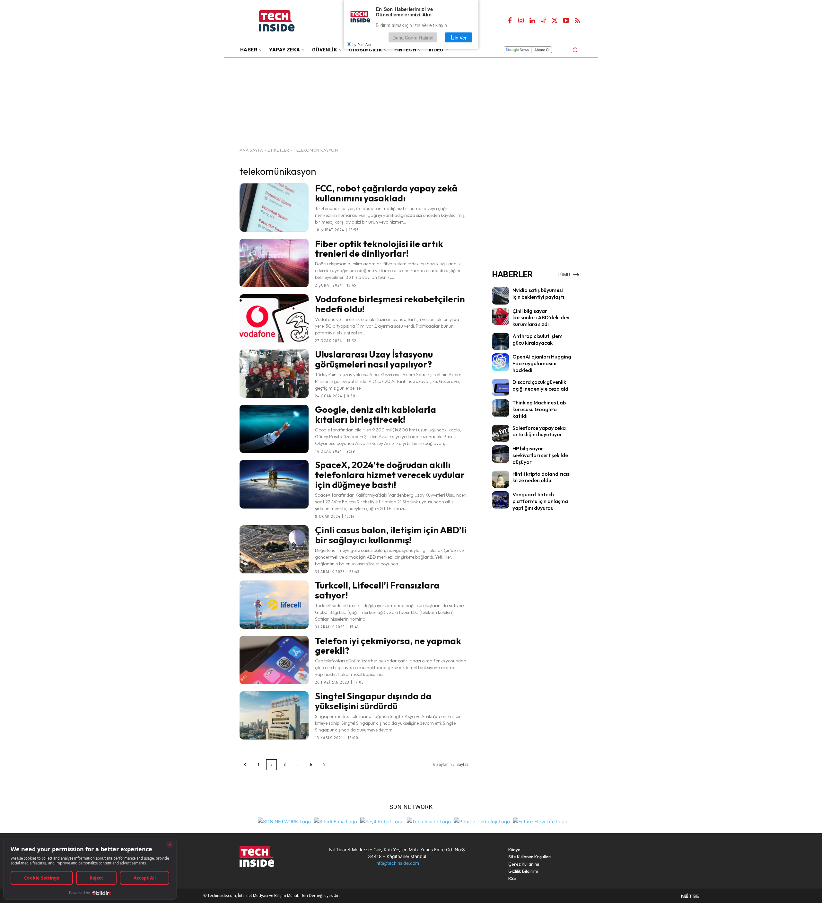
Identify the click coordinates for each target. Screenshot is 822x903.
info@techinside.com (397, 863)
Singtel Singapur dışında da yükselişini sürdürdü (373, 701)
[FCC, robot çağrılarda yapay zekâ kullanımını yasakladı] (274, 207)
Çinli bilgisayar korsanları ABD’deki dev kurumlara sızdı (540, 318)
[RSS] (577, 21)
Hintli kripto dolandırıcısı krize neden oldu (541, 477)
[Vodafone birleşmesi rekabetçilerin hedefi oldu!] (274, 318)
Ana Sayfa (251, 150)
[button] (574, 49)
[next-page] (324, 764)
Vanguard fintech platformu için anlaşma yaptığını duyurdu (540, 501)
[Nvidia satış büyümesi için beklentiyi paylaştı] (500, 295)
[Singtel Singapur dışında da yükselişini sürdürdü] (274, 715)
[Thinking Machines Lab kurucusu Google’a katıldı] (500, 408)
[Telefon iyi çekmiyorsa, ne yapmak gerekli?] (274, 660)
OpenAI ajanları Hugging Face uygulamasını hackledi (541, 363)
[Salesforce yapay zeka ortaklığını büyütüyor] (500, 433)
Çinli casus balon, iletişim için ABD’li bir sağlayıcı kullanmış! (391, 534)
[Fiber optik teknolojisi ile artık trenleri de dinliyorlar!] (274, 263)
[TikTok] (543, 21)
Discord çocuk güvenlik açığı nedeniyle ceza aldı (541, 385)
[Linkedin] (532, 21)
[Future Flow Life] (540, 821)
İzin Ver (459, 37)
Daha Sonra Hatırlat (412, 37)
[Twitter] (555, 21)
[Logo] (286, 21)
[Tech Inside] (429, 821)
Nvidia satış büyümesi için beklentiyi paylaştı (538, 293)
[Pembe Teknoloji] (482, 821)
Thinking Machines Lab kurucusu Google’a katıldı (539, 409)
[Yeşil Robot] (382, 821)
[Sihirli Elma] (335, 821)
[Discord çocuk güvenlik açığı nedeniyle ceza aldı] (500, 387)
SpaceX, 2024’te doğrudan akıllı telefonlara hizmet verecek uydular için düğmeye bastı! (390, 474)
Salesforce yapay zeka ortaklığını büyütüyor (539, 431)
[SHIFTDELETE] (284, 821)
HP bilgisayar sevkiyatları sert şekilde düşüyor (540, 455)
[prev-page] (245, 764)
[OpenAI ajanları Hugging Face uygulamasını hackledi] (500, 362)
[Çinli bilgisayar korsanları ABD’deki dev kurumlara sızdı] (500, 316)
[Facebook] (510, 21)
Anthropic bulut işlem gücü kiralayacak (537, 339)
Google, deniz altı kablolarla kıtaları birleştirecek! (375, 414)
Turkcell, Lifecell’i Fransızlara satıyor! (377, 590)
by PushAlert (362, 44)
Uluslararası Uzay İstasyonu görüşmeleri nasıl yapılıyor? (374, 359)
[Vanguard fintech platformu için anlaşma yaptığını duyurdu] (500, 500)
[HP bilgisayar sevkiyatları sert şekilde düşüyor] (500, 454)
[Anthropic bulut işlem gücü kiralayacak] (500, 341)
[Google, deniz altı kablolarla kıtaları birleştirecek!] (274, 429)
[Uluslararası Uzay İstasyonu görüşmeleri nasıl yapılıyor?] (274, 374)
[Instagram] (521, 21)
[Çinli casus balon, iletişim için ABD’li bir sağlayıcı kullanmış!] (274, 549)
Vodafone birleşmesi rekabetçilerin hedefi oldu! (390, 303)
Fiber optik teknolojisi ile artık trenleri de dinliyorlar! (379, 248)
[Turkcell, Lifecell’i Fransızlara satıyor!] (274, 604)
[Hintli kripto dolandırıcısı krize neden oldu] (500, 479)
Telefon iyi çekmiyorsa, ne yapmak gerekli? (388, 645)
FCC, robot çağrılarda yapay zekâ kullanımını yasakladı (386, 193)
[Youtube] (566, 21)
